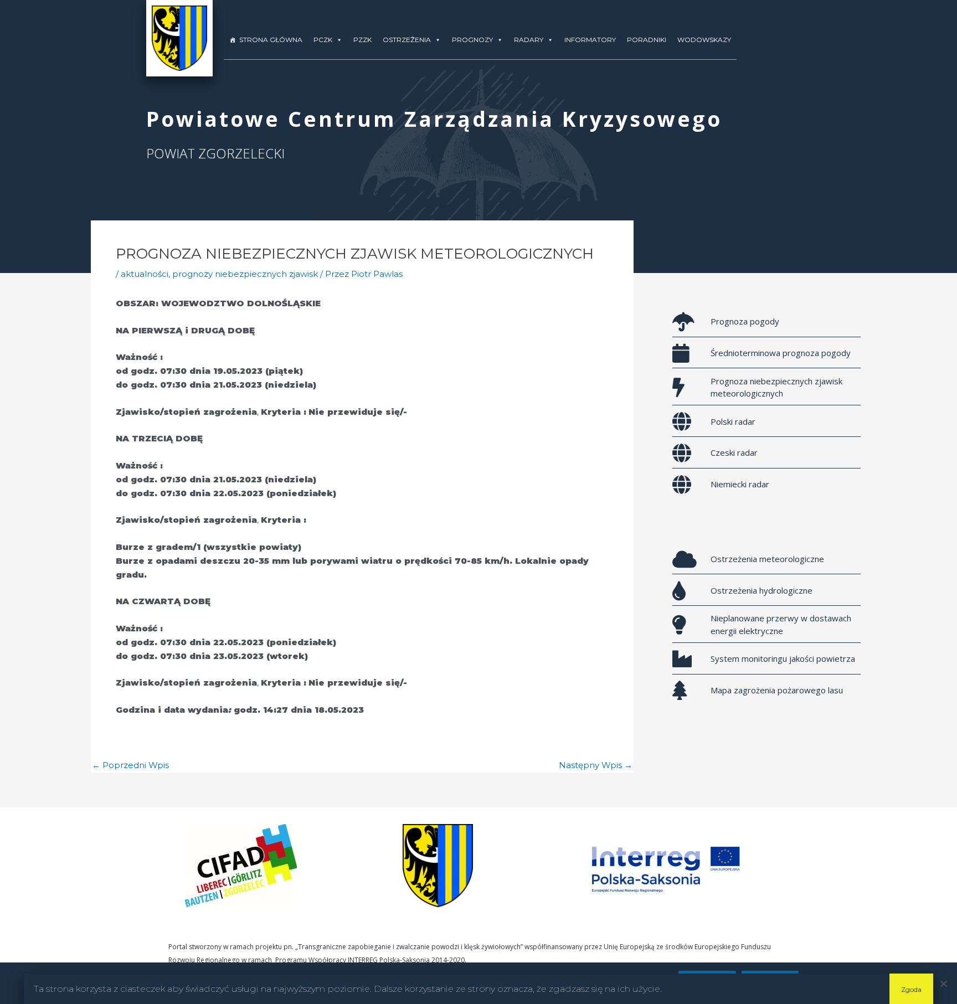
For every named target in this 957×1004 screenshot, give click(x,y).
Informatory (590, 39)
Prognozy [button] (472, 39)
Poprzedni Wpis (130, 765)
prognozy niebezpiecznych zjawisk (245, 274)
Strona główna (270, 39)
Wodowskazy (704, 39)
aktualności (144, 274)
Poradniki (646, 39)
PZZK (362, 39)
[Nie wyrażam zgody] (943, 983)
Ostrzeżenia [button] (407, 39)
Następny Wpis (595, 765)
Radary (528, 39)
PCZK (322, 39)
